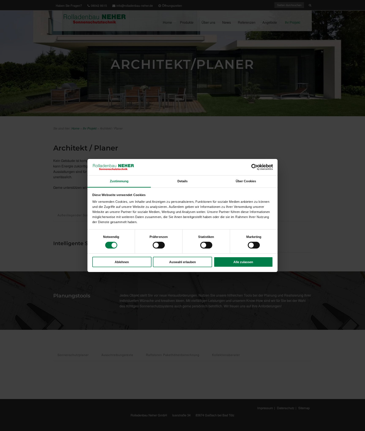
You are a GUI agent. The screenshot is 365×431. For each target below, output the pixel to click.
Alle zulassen (243, 262)
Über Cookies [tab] (246, 181)
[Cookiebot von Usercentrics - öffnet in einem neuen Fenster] (254, 167)
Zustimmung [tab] (119, 181)
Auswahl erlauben (182, 262)
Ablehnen (122, 262)
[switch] (159, 245)
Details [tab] (182, 181)
